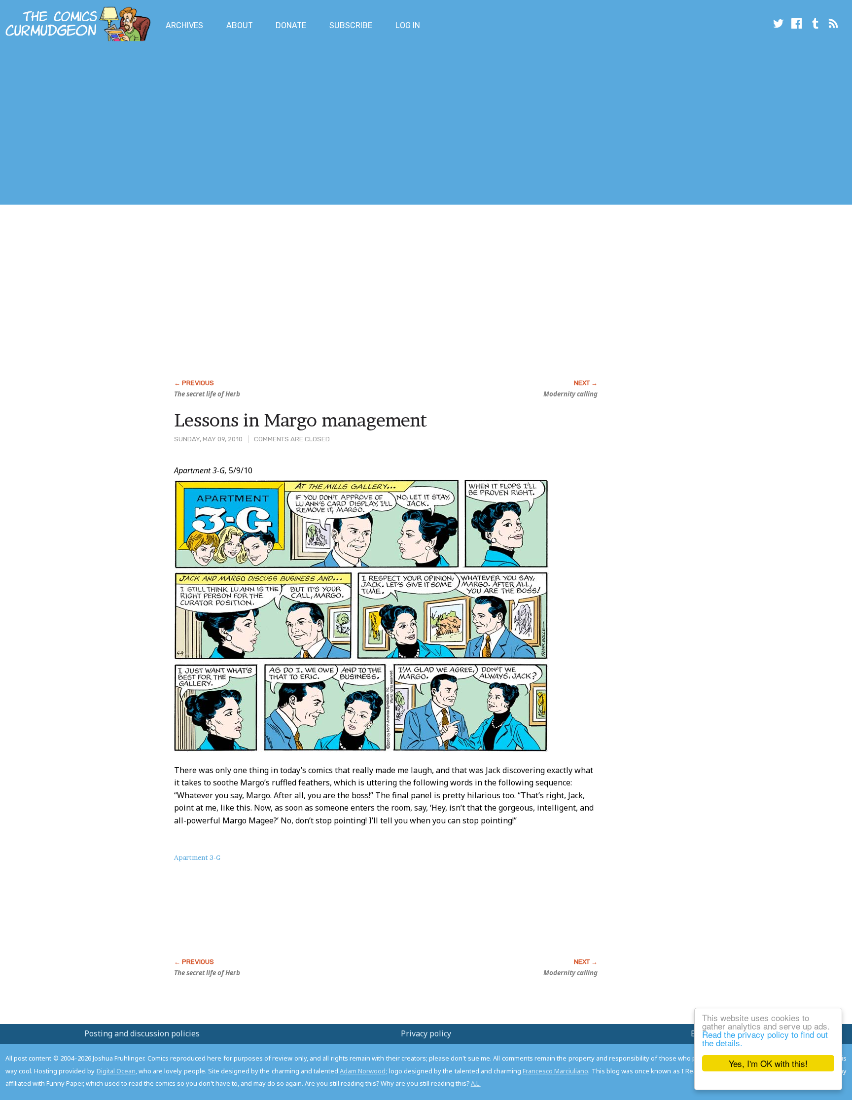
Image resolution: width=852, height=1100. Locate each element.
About (239, 25)
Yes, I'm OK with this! (768, 1063)
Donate (291, 25)
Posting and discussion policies (142, 1033)
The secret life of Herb (207, 394)
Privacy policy (426, 1033)
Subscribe (350, 25)
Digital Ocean (116, 1070)
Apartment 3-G (197, 857)
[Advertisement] (179, 125)
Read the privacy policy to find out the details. (765, 1038)
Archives (184, 25)
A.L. (476, 1083)
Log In (407, 25)
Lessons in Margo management (300, 420)
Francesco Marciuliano (555, 1070)
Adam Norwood (363, 1070)
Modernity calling (570, 394)
